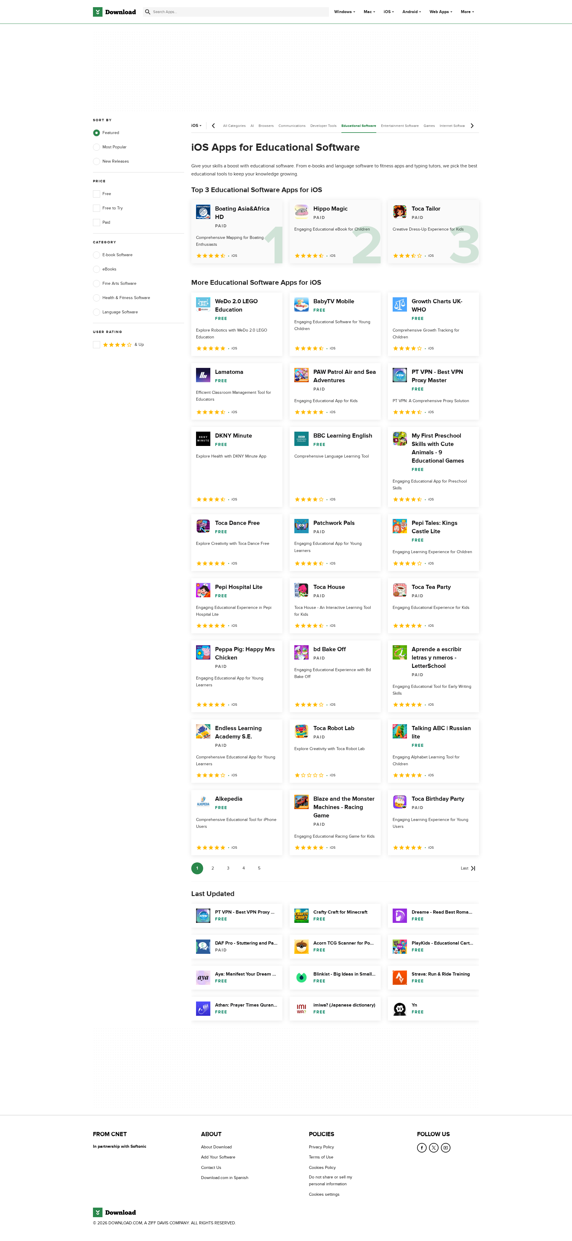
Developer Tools (323, 126)
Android (410, 12)
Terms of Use (321, 1157)
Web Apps (439, 12)
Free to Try (112, 208)
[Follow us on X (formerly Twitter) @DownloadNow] (434, 1148)
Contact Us (211, 1167)
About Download (216, 1147)
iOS (387, 12)
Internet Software (453, 126)
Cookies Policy (322, 1167)
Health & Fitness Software (126, 297)
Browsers (266, 126)
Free (106, 193)
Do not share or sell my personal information (330, 1180)
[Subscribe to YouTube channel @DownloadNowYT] (445, 1148)
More (466, 11)
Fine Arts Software (119, 283)
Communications (292, 126)
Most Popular (114, 147)
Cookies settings (324, 1194)
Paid (106, 222)
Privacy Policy (321, 1147)
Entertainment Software (400, 126)
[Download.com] (114, 12)
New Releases (115, 161)
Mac (368, 12)
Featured (110, 132)
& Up (139, 344)
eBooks (109, 269)
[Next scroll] (472, 126)
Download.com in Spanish (224, 1177)
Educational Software (358, 126)
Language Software (120, 312)
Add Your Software (218, 1157)
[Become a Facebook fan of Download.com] (422, 1148)
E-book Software (117, 254)
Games (429, 126)
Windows (343, 12)
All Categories (234, 126)
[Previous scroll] (213, 126)
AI (252, 126)
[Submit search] (148, 12)
